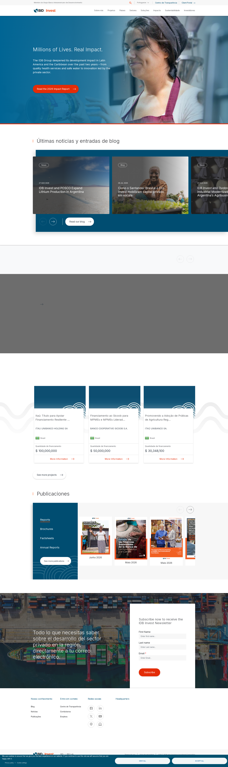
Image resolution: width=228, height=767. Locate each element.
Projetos (111, 10)
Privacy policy (9, 763)
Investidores (189, 10)
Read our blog (77, 221)
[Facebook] (91, 708)
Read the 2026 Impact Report (53, 88)
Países (122, 10)
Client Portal (187, 3)
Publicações (36, 716)
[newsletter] (100, 724)
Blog (33, 706)
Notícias (34, 711)
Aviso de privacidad (147, 754)
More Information (59, 459)
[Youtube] (100, 716)
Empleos (63, 716)
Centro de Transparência (166, 3)
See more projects (47, 474)
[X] (91, 716)
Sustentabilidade (172, 10)
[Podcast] (91, 724)
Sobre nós (98, 10)
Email (141, 653)
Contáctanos (65, 711)
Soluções (145, 10)
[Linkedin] (100, 708)
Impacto (157, 10)
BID (61, 754)
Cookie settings (22, 763)
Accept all (199, 761)
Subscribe (149, 672)
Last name (144, 642)
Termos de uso (130, 754)
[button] (43, 221)
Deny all (142, 761)
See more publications (54, 561)
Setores (133, 10)
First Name (144, 631)
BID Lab (70, 754)
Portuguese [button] (141, 3)
